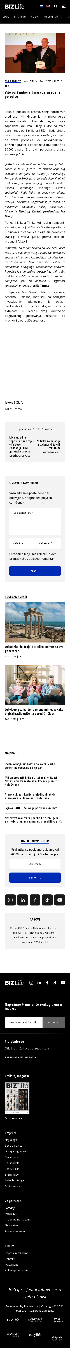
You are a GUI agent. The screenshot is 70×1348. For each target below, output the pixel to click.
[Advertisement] (35, 361)
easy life (53, 928)
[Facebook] (35, 899)
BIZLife (33, 81)
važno (50, 937)
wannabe (27, 942)
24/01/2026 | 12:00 (14, 719)
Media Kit (11, 1213)
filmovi (17, 932)
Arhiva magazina (15, 1231)
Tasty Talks (12, 1168)
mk (38, 429)
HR (25, 932)
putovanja (38, 937)
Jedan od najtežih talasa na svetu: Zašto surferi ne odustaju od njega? (30, 765)
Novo (6, 17)
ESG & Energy (13, 81)
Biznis (34, 17)
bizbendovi (39, 928)
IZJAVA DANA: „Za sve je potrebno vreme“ (31, 808)
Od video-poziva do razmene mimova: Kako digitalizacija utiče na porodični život (34, 711)
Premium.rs (31, 1306)
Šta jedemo (12, 1157)
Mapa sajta (11, 1264)
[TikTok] (47, 899)
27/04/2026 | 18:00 (14, 656)
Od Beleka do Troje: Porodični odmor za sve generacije (34, 648)
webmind (41, 942)
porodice (25, 429)
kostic (48, 429)
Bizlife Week (12, 1186)
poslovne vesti (22, 937)
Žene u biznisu (13, 1145)
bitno (27, 928)
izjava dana (35, 932)
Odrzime (50, 932)
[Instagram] (10, 899)
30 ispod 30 (16, 928)
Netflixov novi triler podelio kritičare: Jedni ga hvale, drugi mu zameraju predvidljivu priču (33, 819)
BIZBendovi (12, 1174)
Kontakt (10, 1259)
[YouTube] (59, 899)
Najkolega (11, 1140)
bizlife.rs (21, 1310)
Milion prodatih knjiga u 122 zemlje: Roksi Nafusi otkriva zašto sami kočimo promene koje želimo (32, 781)
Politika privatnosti (16, 1270)
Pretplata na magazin (18, 1219)
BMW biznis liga (14, 1180)
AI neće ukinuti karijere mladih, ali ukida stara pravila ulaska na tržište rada (30, 796)
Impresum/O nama (16, 1253)
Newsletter (12, 1225)
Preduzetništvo (53, 17)
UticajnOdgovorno (16, 1151)
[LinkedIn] (22, 899)
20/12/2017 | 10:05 (49, 81)
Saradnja (10, 1208)
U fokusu (20, 17)
